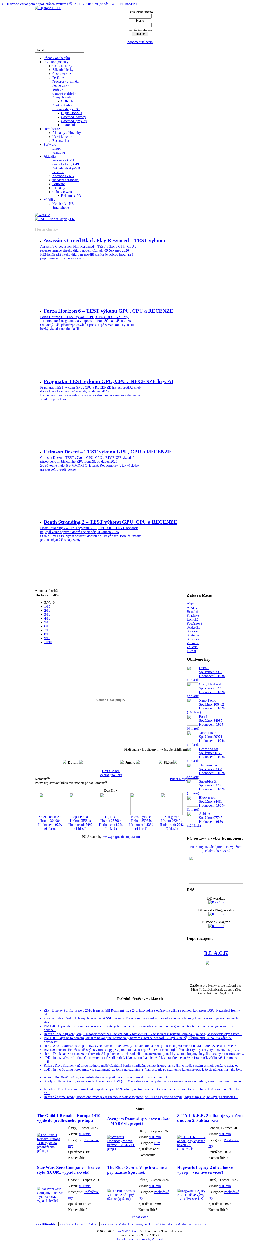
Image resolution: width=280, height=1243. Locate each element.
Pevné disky (60, 85)
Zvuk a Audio (62, 105)
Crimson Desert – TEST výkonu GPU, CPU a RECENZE (108, 452)
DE (138, 4)
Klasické (193, 615)
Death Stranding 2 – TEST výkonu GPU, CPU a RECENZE (110, 522)
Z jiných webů (62, 97)
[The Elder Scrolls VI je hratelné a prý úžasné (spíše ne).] (121, 1199)
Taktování (68, 125)
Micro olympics (141, 822)
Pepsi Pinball (80, 822)
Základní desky (63, 70)
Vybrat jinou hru (111, 775)
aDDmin (85, 1134)
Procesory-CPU (63, 160)
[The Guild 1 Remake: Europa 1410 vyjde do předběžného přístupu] (51, 1151)
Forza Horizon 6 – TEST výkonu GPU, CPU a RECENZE (108, 311)
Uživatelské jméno (140, 12)
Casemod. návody (73, 117)
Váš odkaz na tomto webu (191, 1224)
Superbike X (206, 787)
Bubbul (206, 674)
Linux (56, 148)
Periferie (58, 77)
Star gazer (172, 822)
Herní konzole (62, 136)
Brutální (192, 611)
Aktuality (50, 156)
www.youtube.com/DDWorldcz (154, 1224)
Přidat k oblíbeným (57, 58)
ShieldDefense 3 (50, 822)
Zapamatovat (143, 29)
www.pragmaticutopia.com (121, 837)
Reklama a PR (71, 196)
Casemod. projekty (74, 121)
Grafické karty (62, 66)
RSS (128, 4)
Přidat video (140, 1217)
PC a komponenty (56, 62)
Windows (58, 152)
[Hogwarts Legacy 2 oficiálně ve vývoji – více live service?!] (191, 1199)
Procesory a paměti (65, 81)
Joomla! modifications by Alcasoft (140, 1239)
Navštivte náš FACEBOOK (72, 4)
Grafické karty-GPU (66, 164)
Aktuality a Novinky (66, 133)
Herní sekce (52, 129)
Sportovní (193, 631)
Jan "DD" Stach (127, 1231)
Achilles (205, 819)
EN (133, 4)
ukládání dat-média (65, 180)
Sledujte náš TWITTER (108, 4)
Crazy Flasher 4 (206, 690)
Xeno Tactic (206, 706)
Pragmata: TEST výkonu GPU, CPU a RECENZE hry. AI (108, 381)
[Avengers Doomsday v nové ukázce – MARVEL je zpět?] (121, 1149)
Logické (192, 619)
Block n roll (206, 803)
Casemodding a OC (66, 109)
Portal (206, 722)
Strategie (193, 635)
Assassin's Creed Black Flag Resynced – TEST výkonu (104, 240)
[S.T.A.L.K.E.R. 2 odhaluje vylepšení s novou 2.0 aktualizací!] (191, 1149)
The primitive (206, 771)
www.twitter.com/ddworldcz (116, 1224)
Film (157, 1143)
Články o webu (63, 192)
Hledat (191, 651)
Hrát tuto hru (111, 771)
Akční (191, 604)
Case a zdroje (61, 73)
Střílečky (193, 639)
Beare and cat (206, 755)
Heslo (140, 20)
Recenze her (60, 140)
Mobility (49, 199)
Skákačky (193, 627)
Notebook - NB (63, 176)
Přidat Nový (178, 779)
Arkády (192, 607)
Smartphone (60, 207)
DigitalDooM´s (71, 113)
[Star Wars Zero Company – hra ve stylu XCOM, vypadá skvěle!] (51, 1201)
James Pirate (206, 738)
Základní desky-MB (66, 168)
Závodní (192, 647)
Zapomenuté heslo (140, 42)
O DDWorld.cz (12, 4)
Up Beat (111, 822)
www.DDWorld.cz (46, 1224)
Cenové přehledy (64, 93)
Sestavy (57, 89)
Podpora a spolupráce (38, 4)
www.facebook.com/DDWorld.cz (79, 1224)
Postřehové (194, 623)
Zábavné (193, 643)
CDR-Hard (69, 101)
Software (50, 144)
